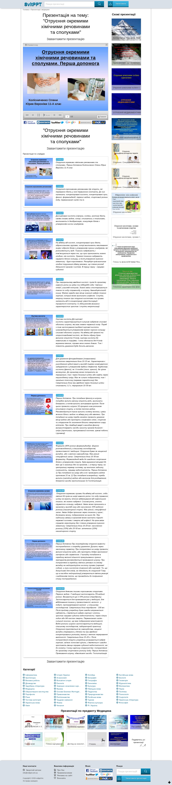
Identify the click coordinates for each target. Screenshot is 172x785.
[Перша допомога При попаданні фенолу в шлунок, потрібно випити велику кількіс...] (39, 404)
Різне (27, 697)
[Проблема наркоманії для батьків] (75, 722)
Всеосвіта (61, 778)
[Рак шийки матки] (139, 722)
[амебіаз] (97, 722)
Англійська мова (126, 675)
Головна (26, 10)
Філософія (123, 703)
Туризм (91, 700)
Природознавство (95, 694)
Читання (60, 705)
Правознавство (63, 694)
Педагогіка (92, 692)
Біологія (122, 678)
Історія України (63, 675)
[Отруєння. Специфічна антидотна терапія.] (126, 179)
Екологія (60, 683)
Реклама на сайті (64, 775)
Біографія (92, 678)
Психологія (124, 694)
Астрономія (62, 678)
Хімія (27, 705)
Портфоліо (30, 694)
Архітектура (30, 678)
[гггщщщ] (97, 739)
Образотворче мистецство (37, 692)
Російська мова (94, 697)
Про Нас (60, 770)
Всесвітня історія (64, 680)
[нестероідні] (118, 739)
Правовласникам (64, 773)
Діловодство (30, 683)
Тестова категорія (33, 700)
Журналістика (125, 683)
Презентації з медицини (40, 10)
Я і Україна (92, 705)
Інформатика (31, 675)
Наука (121, 689)
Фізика (59, 703)
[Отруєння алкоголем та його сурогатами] (126, 79)
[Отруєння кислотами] (126, 204)
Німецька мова (94, 689)
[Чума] (118, 722)
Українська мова (32, 703)
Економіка (92, 683)
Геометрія (123, 680)
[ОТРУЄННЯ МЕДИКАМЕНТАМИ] (126, 104)
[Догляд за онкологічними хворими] (75, 739)
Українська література (128, 700)
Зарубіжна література (34, 686)
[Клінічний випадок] (54, 722)
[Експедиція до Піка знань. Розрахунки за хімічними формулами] (126, 29)
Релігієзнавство (63, 697)
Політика (123, 692)
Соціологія (123, 697)
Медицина (30, 689)
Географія (92, 680)
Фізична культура (95, 703)
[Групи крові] (32, 739)
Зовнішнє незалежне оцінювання (69, 686)
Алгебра (91, 675)
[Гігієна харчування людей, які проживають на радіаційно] (54, 739)
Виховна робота (32, 680)
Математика (124, 686)
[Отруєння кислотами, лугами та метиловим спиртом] (126, 228)
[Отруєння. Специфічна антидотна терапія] (126, 154)
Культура (92, 686)
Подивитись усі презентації (138, 741)
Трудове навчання (65, 700)
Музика (60, 689)
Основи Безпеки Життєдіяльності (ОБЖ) (69, 692)
